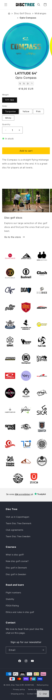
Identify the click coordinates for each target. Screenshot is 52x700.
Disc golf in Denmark (16, 567)
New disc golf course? (17, 561)
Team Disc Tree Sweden (18, 536)
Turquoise (10, 111)
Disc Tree (15, 685)
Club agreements (14, 530)
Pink (38, 111)
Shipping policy (17, 694)
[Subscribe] (43, 650)
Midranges (40, 13)
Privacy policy (19, 689)
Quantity (6, 124)
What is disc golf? (15, 554)
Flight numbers (13, 592)
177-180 (9, 100)
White (8, 118)
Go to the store (12, 237)
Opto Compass (28, 17)
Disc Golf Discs (22, 13)
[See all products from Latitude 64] (26, 73)
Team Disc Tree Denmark (18, 523)
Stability (10, 599)
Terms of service (35, 689)
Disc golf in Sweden (16, 574)
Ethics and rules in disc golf (20, 612)
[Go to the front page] (9, 13)
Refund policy (42, 685)
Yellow (26, 111)
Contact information (35, 694)
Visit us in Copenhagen (17, 517)
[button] (6, 4)
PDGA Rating (12, 605)
